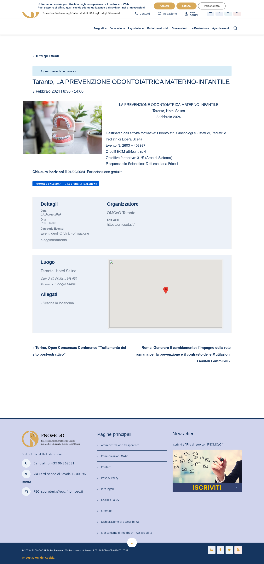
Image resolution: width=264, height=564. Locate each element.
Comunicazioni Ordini (115, 456)
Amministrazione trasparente (120, 445)
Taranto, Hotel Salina (58, 270)
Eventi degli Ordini (55, 233)
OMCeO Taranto (121, 212)
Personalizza (212, 6)
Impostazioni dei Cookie (38, 557)
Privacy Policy (109, 478)
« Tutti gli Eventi (45, 55)
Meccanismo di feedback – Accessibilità (126, 532)
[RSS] (211, 550)
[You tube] (238, 550)
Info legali (107, 489)
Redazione (170, 13)
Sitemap (106, 510)
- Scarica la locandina (57, 302)
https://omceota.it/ (121, 224)
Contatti (145, 13)
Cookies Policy (110, 500)
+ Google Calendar (47, 183)
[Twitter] (229, 550)
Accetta (164, 6)
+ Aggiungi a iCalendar (81, 183)
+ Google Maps (63, 283)
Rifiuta (186, 6)
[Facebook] (220, 550)
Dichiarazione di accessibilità (120, 521)
